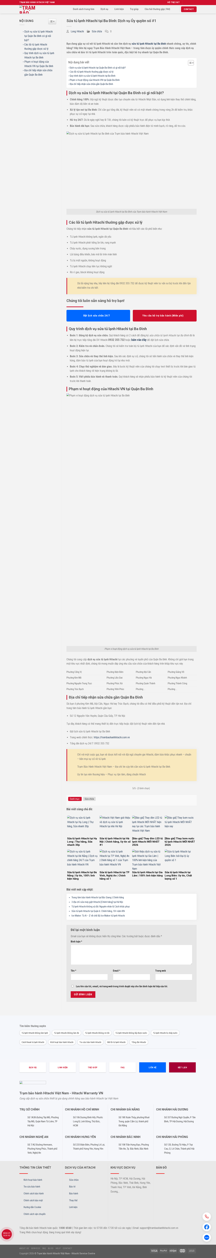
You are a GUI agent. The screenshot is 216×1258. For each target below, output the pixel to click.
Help (58, 1248)
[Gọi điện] (206, 1216)
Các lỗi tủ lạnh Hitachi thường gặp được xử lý (36, 47)
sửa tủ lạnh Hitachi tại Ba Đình (149, 43)
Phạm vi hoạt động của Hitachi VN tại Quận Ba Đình (38, 64)
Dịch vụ (104, 9)
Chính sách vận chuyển (35, 1214)
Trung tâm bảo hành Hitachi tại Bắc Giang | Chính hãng (98, 897)
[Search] (175, 9)
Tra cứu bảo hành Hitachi (90, 1042)
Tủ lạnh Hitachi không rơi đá (97, 1033)
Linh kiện (119, 9)
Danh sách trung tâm (83, 9)
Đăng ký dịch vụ (6, 1234)
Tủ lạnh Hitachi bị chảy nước (165, 1033)
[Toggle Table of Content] (189, 63)
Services (35, 1248)
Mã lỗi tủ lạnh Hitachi (116, 1042)
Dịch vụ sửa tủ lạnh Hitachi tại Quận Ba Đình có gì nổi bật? (38, 36)
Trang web (160, 970)
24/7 (177, 2)
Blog (50, 1248)
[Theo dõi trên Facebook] (185, 2)
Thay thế (73, 1200)
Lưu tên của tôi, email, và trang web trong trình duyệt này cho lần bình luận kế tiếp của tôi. (122, 986)
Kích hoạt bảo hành (33, 1180)
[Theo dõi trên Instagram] (188, 2)
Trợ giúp (134, 9)
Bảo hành (73, 1193)
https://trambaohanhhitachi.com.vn (112, 737)
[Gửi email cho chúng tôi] (195, 2)
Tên (73, 970)
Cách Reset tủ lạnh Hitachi (33, 1042)
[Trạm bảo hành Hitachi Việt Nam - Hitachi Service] (29, 9)
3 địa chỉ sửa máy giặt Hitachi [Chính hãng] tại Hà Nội (97, 902)
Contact (67, 1248)
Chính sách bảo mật (33, 1200)
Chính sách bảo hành (34, 1193)
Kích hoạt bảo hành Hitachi (61, 1042)
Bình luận (76, 941)
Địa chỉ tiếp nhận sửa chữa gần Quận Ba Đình (38, 72)
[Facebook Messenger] (206, 1227)
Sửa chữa (97, 31)
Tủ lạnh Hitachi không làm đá (66, 1033)
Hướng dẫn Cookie (32, 1207)
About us (24, 1248)
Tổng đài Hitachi (139, 1042)
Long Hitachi (77, 31)
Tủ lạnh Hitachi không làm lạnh (35, 1033)
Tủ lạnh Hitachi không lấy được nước (131, 1033)
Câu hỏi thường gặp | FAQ (157, 9)
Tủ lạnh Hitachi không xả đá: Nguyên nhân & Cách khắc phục (101, 906)
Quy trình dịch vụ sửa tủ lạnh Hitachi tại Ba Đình (39, 55)
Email (116, 970)
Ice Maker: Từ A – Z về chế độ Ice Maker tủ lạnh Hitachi (98, 915)
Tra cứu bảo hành (32, 1186)
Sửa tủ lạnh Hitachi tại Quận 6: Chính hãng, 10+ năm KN (98, 911)
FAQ (44, 1248)
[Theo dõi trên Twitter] (192, 2)
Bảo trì (72, 1186)
